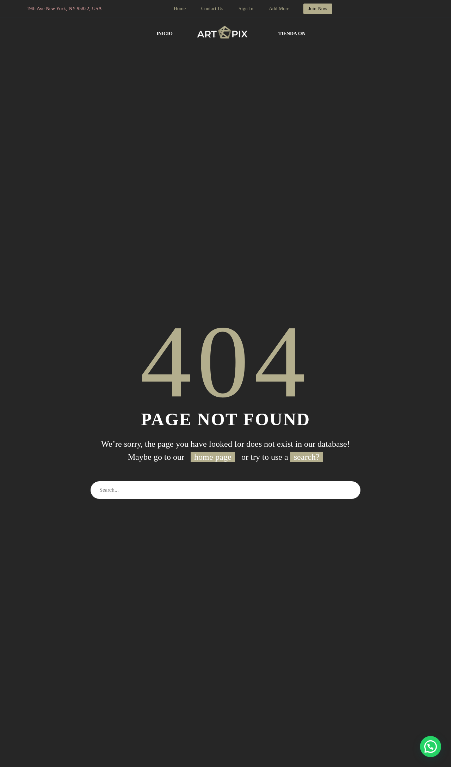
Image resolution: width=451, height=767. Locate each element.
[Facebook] (130, 9)
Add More (279, 8)
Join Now (317, 8)
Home (180, 8)
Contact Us (212, 8)
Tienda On (291, 33)
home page (212, 457)
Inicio (164, 33)
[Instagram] (140, 9)
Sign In (246, 8)
